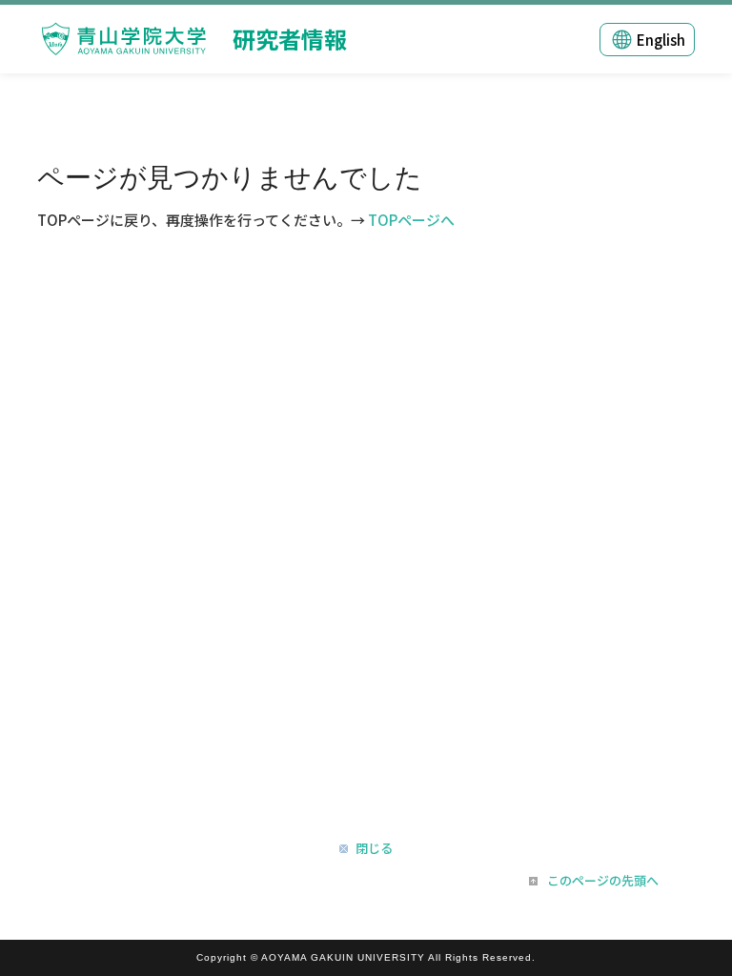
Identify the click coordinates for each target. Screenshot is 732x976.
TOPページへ (411, 220)
